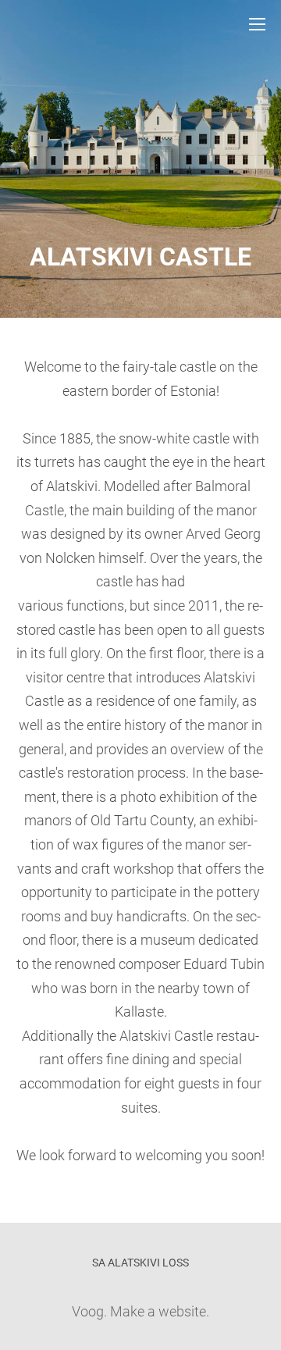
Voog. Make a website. (140, 1311)
